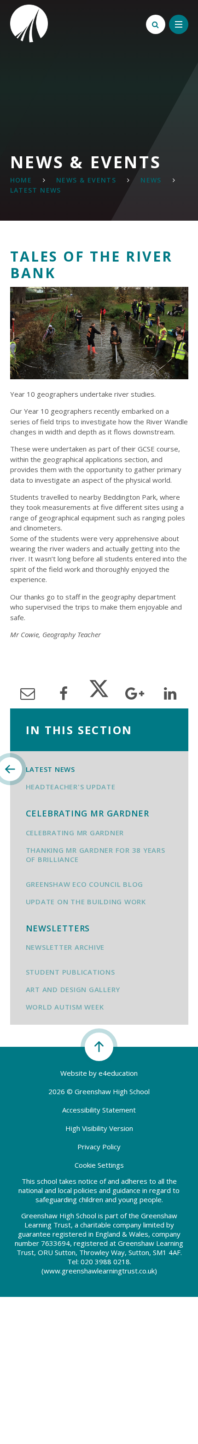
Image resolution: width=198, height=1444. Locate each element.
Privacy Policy (99, 1146)
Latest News (35, 190)
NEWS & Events (86, 180)
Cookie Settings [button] (99, 1165)
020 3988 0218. (106, 1261)
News (151, 180)
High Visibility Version (99, 1128)
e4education (118, 1073)
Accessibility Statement (99, 1109)
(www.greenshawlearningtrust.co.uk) (99, 1270)
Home (21, 180)
